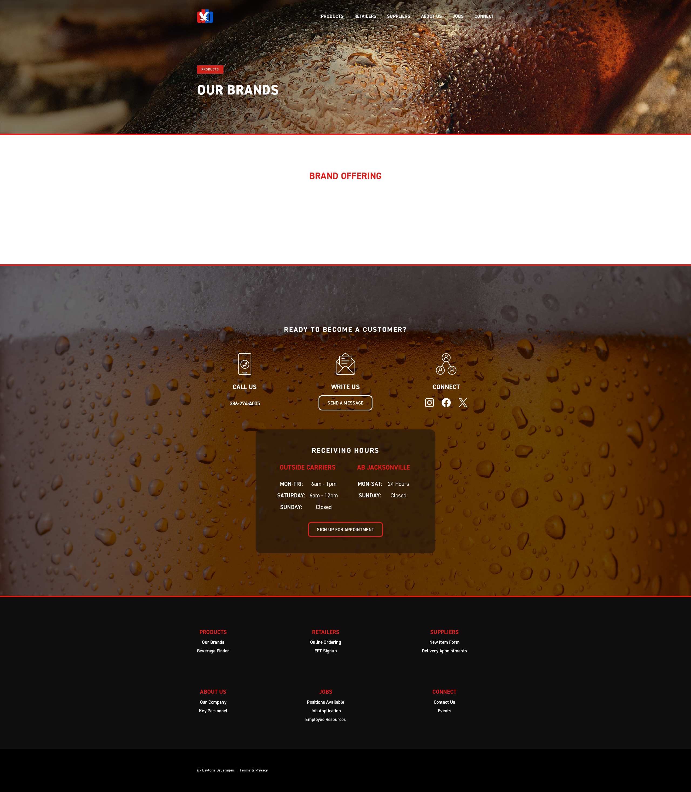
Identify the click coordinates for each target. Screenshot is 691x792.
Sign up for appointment (345, 530)
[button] (332, 16)
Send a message (345, 403)
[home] (205, 16)
